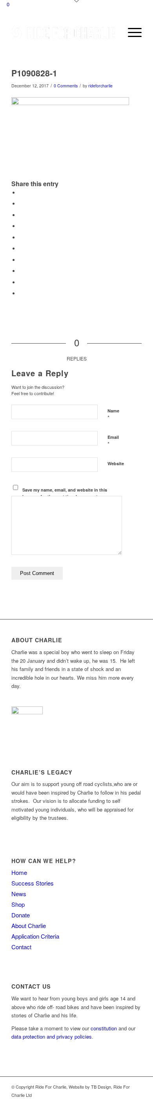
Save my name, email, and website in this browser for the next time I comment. (64, 493)
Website (115, 463)
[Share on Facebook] (21, 192)
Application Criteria (35, 936)
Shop (18, 904)
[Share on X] (21, 203)
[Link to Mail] (136, 1103)
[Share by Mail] (21, 293)
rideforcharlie (100, 86)
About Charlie (28, 925)
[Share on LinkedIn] (21, 248)
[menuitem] (112, 32)
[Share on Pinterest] (21, 237)
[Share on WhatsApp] (21, 226)
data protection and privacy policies (51, 1036)
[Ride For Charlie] (63, 32)
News (18, 893)
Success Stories (32, 883)
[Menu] (131, 32)
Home (19, 872)
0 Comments (66, 86)
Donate (20, 915)
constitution (104, 1028)
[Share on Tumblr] (21, 260)
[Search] (112, 32)
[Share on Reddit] (21, 282)
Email (113, 440)
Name (113, 414)
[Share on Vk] (21, 271)
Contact (21, 947)
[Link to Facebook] (124, 1103)
